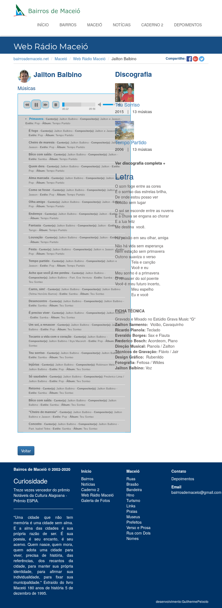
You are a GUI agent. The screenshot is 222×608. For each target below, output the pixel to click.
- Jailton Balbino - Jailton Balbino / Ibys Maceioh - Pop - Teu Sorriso (74, 341)
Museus (133, 516)
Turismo (133, 500)
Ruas (130, 478)
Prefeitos (134, 522)
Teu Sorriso (127, 104)
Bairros (68, 24)
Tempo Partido (130, 142)
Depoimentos (188, 24)
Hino (130, 495)
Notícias (121, 24)
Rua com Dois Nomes (138, 535)
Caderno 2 (152, 24)
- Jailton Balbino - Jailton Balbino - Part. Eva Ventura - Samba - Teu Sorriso (76, 277)
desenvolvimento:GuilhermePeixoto (182, 601)
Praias (131, 511)
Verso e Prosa (138, 527)
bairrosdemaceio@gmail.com (196, 492)
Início (43, 24)
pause (36, 104)
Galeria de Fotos (95, 500)
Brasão (132, 484)
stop (56, 104)
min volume (100, 105)
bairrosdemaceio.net (31, 58)
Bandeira (134, 489)
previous (27, 104)
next (45, 104)
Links (130, 505)
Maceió (94, 24)
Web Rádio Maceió (89, 58)
